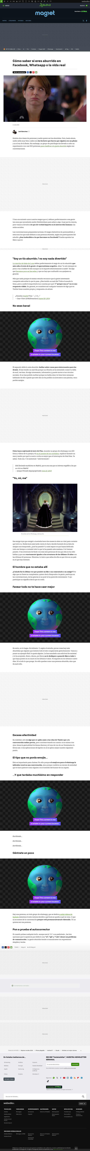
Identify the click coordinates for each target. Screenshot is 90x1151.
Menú (7, 6)
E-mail (36, 72)
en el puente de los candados (47, 454)
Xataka (45, 5)
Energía (20, 1065)
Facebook (86, 21)
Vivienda (20, 20)
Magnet (45, 13)
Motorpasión (55, 1111)
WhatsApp (53, 1077)
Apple (5, 1069)
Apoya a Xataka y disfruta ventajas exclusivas (58, 1089)
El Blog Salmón (80, 1111)
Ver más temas (9, 1079)
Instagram (67, 1077)
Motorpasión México (55, 1134)
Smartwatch (59, 49)
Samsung (21, 1069)
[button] (24, 131)
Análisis (20, 1062)
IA (23, 49)
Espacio (34, 1062)
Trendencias (67, 1111)
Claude (57, 1050)
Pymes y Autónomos (79, 1114)
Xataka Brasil (7, 1136)
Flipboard (33, 72)
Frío (28, 49)
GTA (72, 49)
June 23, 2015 (47, 471)
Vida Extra (19, 1114)
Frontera (33, 49)
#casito (25, 296)
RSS (74, 1077)
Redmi (77, 49)
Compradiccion (68, 1116)
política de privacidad (70, 1068)
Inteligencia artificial (35, 1070)
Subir (81, 1103)
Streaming (7, 1062)
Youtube (64, 1077)
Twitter (83, 21)
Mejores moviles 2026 (27, 1050)
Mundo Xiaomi (8, 1123)
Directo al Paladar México (45, 1134)
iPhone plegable (40, 1050)
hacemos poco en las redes (26, 271)
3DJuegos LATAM (20, 1134)
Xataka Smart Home (8, 1119)
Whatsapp (50, 49)
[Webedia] (9, 1103)
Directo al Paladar (45, 1111)
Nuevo (82, 6)
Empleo (20, 1074)
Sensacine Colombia (31, 1138)
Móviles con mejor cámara (69, 1050)
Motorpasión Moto (55, 1114)
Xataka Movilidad (37, 1065)
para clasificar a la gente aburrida (53, 146)
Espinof (30, 1114)
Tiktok (47, 1080)
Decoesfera (67, 1114)
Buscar (83, 1096)
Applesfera (7, 1116)
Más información (58, 1149)
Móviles (6, 1065)
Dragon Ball (42, 49)
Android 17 (50, 1050)
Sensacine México (31, 1134)
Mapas (4, 20)
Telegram (71, 1077)
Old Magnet (32, 947)
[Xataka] (1, 1)
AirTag (66, 49)
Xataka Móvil (7, 1114)
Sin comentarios (20, 72)
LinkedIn (81, 1077)
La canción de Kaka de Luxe (23, 263)
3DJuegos (18, 1111)
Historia (28, 20)
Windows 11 (35, 1074)
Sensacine (31, 1111)
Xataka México (8, 1134)
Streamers (12, 20)
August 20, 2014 (44, 298)
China (19, 49)
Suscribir (75, 1064)
